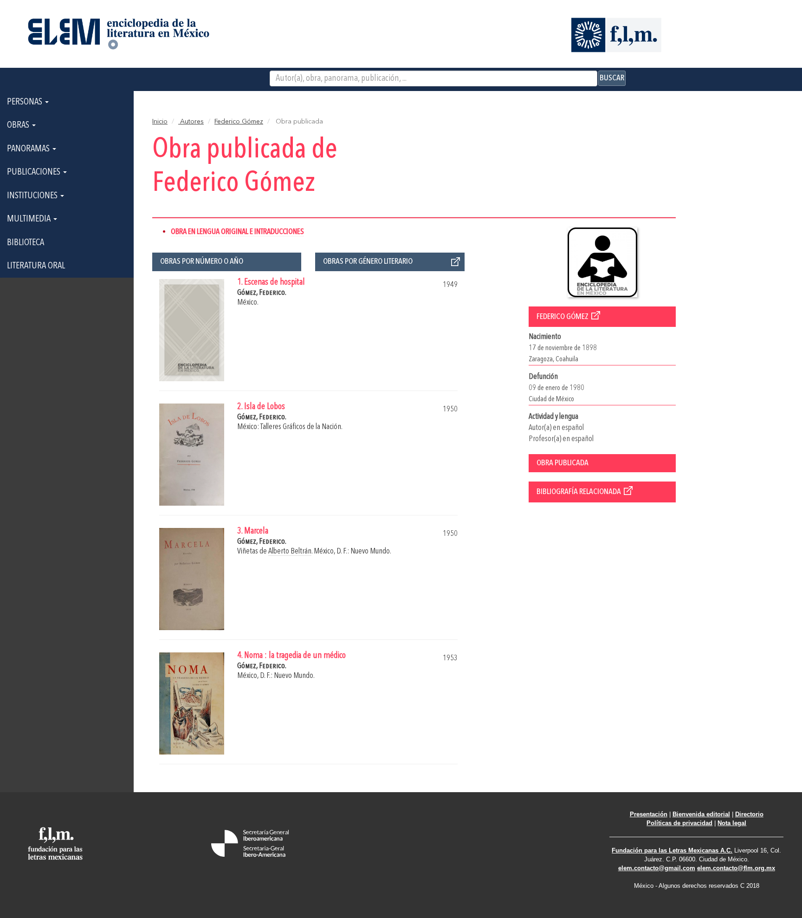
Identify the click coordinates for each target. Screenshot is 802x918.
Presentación (648, 814)
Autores (191, 121)
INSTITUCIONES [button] (33, 196)
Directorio (749, 814)
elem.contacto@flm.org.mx (736, 868)
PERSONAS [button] (25, 102)
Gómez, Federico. (261, 293)
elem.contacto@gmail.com (656, 868)
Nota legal (732, 823)
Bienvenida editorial (701, 814)
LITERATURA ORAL (36, 266)
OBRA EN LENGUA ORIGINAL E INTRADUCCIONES (237, 232)
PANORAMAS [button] (29, 149)
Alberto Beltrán (289, 551)
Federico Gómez (238, 121)
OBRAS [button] (19, 125)
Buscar (612, 78)
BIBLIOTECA (25, 242)
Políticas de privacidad (679, 823)
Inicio (160, 121)
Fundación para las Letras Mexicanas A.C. (672, 850)
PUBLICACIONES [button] (34, 172)
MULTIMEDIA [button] (29, 219)
